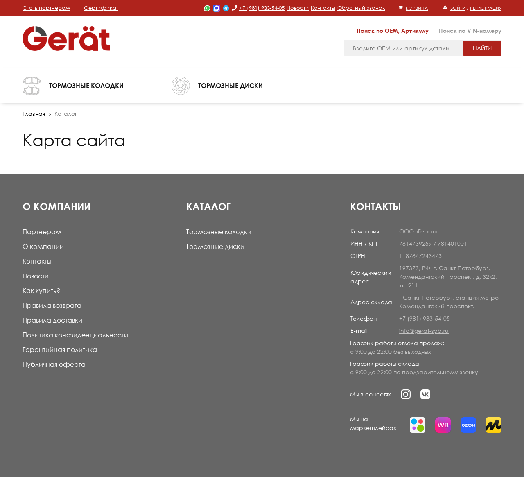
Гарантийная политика (60, 350)
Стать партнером (46, 8)
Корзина (417, 8)
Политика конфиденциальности (75, 335)
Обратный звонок (361, 8)
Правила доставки (52, 320)
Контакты (323, 8)
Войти (457, 8)
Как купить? (41, 291)
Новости (298, 8)
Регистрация (485, 8)
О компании (43, 246)
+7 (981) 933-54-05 (262, 8)
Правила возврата (52, 305)
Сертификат (101, 8)
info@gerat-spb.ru (424, 330)
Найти (482, 48)
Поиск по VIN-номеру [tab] (470, 30)
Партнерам (42, 232)
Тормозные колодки (218, 232)
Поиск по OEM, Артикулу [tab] (393, 30)
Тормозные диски (215, 246)
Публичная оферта (54, 364)
